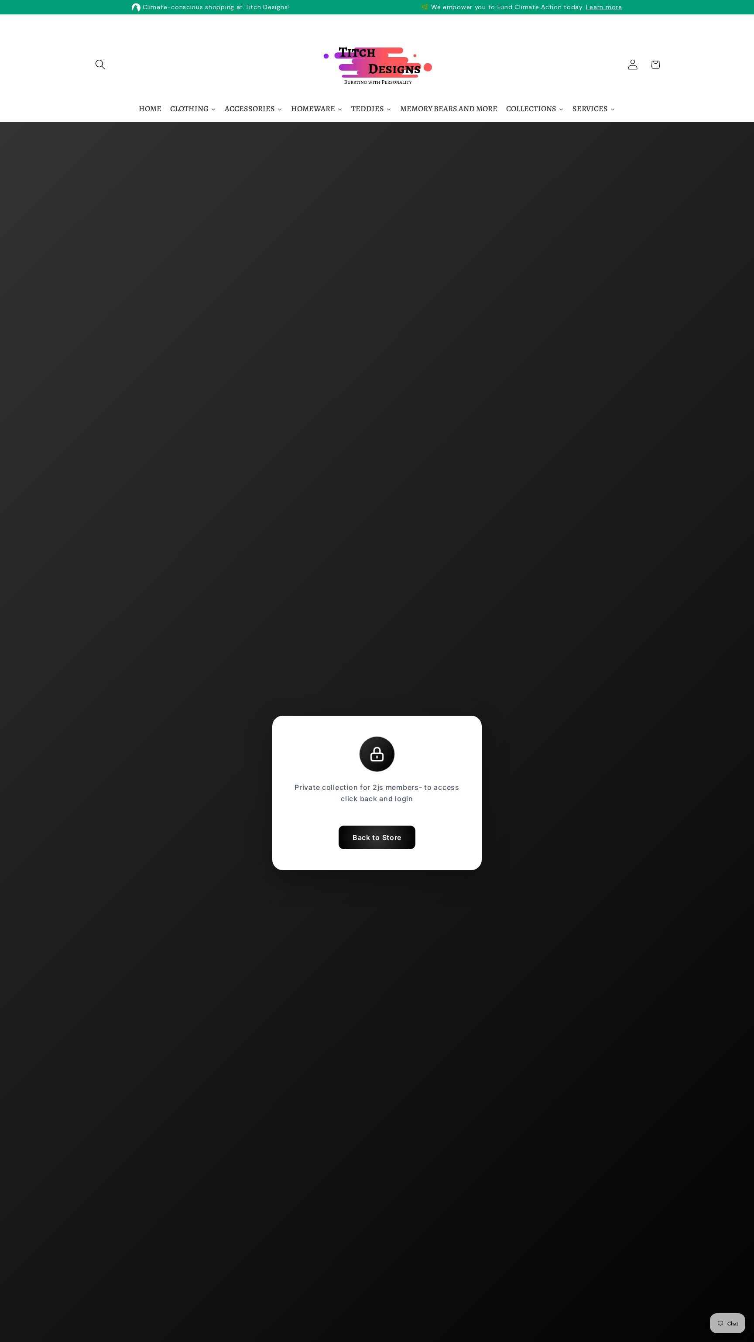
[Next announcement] (490, 24)
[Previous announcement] (263, 24)
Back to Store (377, 837)
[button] (100, 64)
